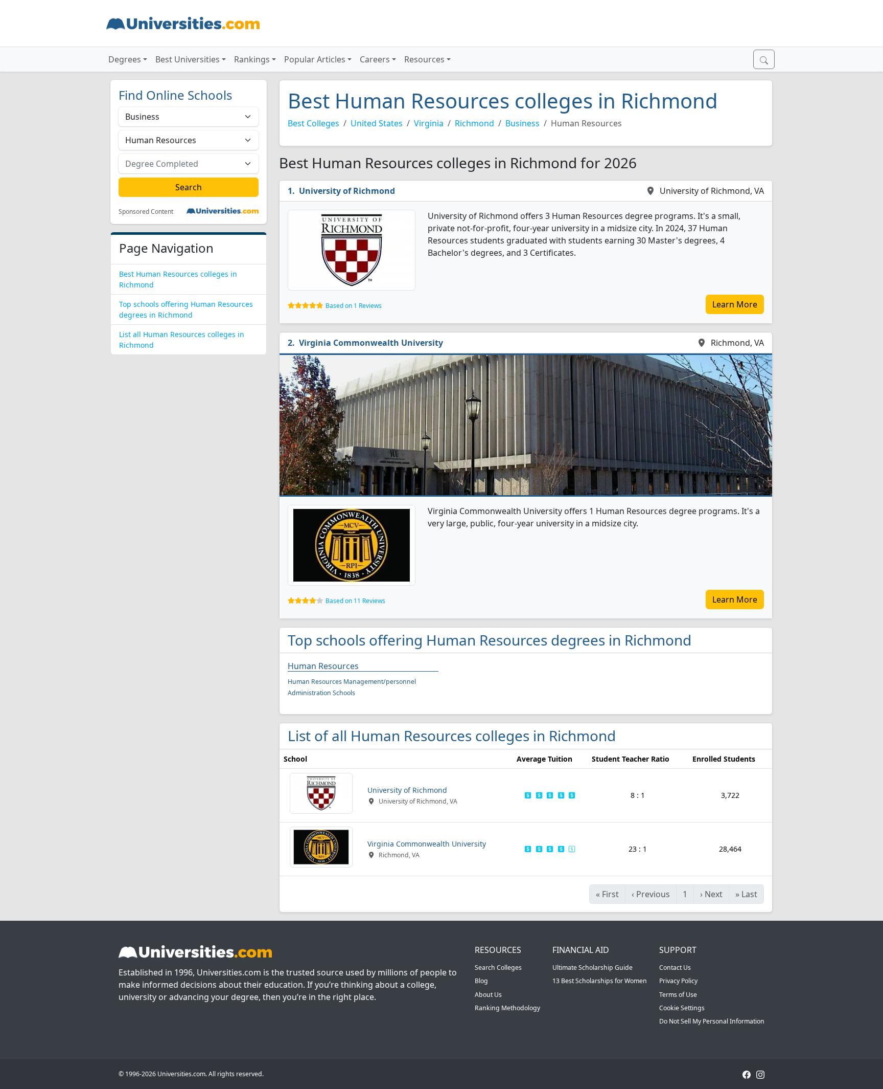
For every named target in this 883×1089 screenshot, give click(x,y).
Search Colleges (498, 967)
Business (522, 123)
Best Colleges (313, 123)
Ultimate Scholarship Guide (592, 967)
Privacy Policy (678, 980)
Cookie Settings (682, 1008)
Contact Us (675, 967)
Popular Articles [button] (314, 59)
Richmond (474, 123)
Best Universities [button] (187, 59)
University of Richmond (347, 190)
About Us (488, 994)
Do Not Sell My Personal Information (711, 1021)
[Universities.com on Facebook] (746, 1074)
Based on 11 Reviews (355, 600)
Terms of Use (678, 994)
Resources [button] (424, 59)
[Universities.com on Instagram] (760, 1074)
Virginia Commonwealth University (371, 342)
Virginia (429, 123)
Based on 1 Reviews (354, 305)
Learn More (734, 304)
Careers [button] (375, 59)
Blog (481, 980)
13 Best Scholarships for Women (599, 980)
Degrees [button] (124, 59)
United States (377, 123)
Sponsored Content (146, 211)
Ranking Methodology (507, 1008)
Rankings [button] (252, 59)
